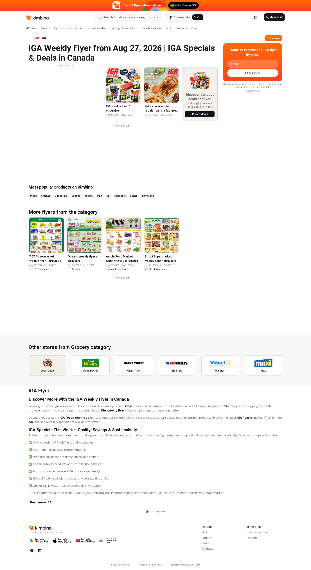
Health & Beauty (151, 28)
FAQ (204, 532)
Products (182, 28)
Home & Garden (96, 28)
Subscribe (275, 38)
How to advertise (256, 532)
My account (276, 17)
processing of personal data (255, 87)
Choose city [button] (182, 17)
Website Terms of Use (150, 564)
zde (31, 422)
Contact (206, 538)
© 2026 (120, 564)
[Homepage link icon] (147, 511)
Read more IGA (41, 502)
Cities (194, 28)
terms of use (271, 84)
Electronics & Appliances (68, 28)
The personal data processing (184, 564)
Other (169, 28)
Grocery (45, 28)
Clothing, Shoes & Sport (124, 28)
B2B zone (251, 538)
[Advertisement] (65, 92)
